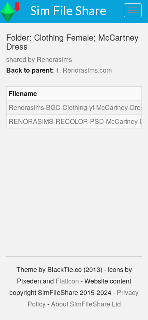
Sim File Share (68, 10)
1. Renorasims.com (84, 70)
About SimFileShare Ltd (86, 304)
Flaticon (67, 281)
